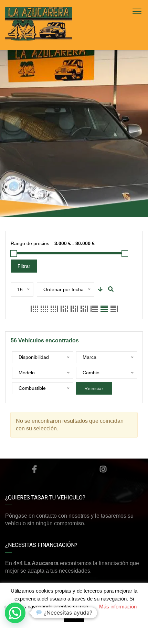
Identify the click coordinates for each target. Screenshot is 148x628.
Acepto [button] (74, 617)
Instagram (103, 469)
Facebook (34, 469)
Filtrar (24, 266)
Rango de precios (30, 243)
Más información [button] (118, 606)
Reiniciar (93, 388)
